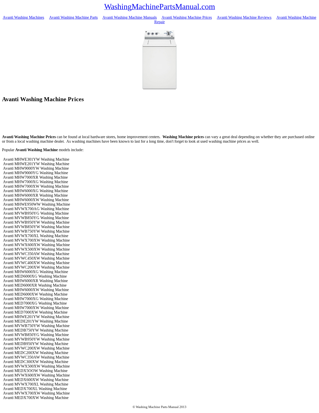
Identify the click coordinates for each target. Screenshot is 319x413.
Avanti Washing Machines (23, 17)
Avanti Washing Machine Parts (73, 17)
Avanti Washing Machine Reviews (244, 17)
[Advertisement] (159, 119)
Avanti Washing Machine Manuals (129, 17)
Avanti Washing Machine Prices (186, 17)
